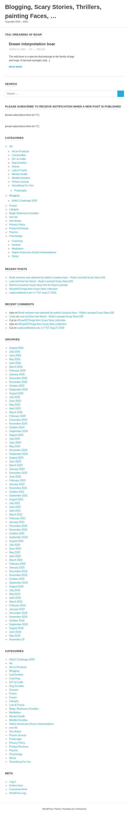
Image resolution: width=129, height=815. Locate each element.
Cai (31, 49)
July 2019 (14, 590)
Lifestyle (14, 209)
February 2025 (17, 416)
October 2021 (16, 491)
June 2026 (15, 355)
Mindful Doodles (21, 178)
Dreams (40, 49)
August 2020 (16, 541)
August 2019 (16, 586)
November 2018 (18, 616)
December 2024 (18, 419)
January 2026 (17, 374)
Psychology (15, 236)
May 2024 (14, 446)
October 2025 (16, 385)
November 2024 (18, 423)
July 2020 (14, 544)
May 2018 (14, 635)
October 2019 (16, 579)
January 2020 (17, 567)
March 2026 (15, 366)
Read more (15, 66)
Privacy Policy (17, 224)
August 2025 (16, 393)
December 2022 (18, 472)
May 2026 (14, 359)
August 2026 (16, 348)
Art (10, 146)
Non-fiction (15, 220)
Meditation (17, 248)
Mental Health (19, 174)
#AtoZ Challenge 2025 (24, 200)
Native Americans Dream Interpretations (34, 252)
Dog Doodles (19, 162)
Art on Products (20, 151)
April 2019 (15, 597)
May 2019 (14, 594)
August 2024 (16, 435)
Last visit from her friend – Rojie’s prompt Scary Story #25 (41, 281)
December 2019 (18, 571)
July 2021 (14, 503)
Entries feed (16, 785)
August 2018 (16, 628)
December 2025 (18, 378)
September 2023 (18, 454)
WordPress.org (17, 793)
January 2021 (17, 522)
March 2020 (15, 560)
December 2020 (18, 526)
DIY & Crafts (19, 159)
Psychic (13, 232)
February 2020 (17, 563)
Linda (12, 316)
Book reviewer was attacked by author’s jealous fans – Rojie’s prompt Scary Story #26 (57, 277)
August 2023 (16, 457)
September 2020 (18, 537)
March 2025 (15, 412)
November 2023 (18, 450)
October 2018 (16, 620)
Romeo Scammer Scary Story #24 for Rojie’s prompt (38, 285)
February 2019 (17, 605)
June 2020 (15, 548)
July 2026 (14, 351)
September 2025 (18, 389)
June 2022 (15, 476)
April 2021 (15, 510)
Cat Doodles (19, 155)
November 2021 (18, 488)
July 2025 (14, 397)
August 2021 (16, 499)
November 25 (16, 639)
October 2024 (16, 427)
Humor (15, 166)
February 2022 (17, 480)
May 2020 (14, 552)
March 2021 (15, 514)
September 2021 (18, 495)
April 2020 (15, 556)
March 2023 (15, 465)
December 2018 (18, 613)
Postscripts (20, 190)
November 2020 (18, 529)
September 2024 (18, 431)
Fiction (13, 205)
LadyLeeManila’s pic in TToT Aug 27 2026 (32, 292)
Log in (12, 781)
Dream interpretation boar (32, 44)
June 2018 (15, 632)
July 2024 (14, 438)
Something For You (22, 185)
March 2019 (15, 601)
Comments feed (18, 789)
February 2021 (17, 518)
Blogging (14, 195)
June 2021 (15, 507)
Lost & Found (19, 170)
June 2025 (15, 401)
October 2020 (16, 533)
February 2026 (17, 370)
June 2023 (15, 461)
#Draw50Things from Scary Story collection (33, 288)
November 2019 (18, 575)
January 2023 (17, 469)
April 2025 (15, 408)
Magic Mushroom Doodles (24, 213)
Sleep (15, 256)
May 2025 (14, 404)
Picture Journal (20, 181)
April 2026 (15, 363)
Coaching (17, 241)
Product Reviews (18, 228)
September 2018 (18, 624)
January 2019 (17, 609)
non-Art (13, 217)
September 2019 (18, 582)
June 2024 (15, 442)
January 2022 (17, 484)
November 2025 (18, 382)
